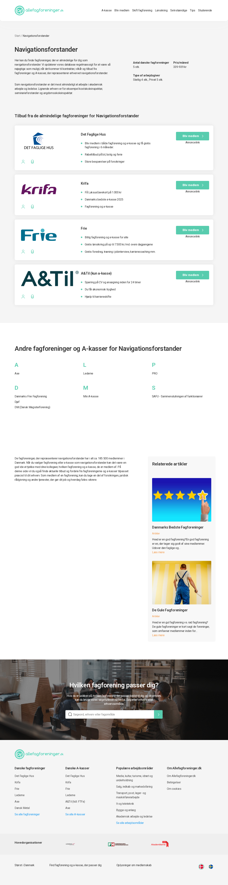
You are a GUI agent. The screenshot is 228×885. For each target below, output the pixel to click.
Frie (17, 788)
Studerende (205, 10)
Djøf (17, 402)
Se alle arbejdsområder (130, 823)
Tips (192, 10)
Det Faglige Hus (24, 776)
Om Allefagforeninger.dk (181, 776)
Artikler (156, 533)
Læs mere (158, 552)
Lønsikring (161, 10)
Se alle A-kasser (75, 814)
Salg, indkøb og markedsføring (134, 786)
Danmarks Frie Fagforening (31, 396)
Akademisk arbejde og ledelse (134, 816)
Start (17, 35)
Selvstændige (178, 10)
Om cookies (174, 788)
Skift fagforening (142, 10)
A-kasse (107, 10)
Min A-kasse (90, 396)
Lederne (88, 373)
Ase (17, 373)
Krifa (17, 782)
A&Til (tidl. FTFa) (75, 801)
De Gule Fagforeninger (170, 610)
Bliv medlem (121, 10)
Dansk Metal (22, 808)
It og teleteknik (125, 803)
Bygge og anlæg (126, 810)
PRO (154, 373)
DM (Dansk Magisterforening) (32, 407)
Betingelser (174, 782)
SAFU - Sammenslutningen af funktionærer (177, 396)
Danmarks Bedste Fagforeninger (178, 527)
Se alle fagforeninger (27, 814)
